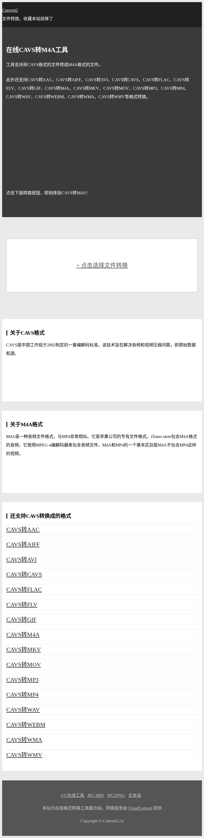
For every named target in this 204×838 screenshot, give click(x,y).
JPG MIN (95, 795)
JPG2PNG (116, 795)
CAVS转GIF (21, 619)
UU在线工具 (72, 795)
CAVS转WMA (24, 739)
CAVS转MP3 (22, 679)
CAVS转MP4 (22, 694)
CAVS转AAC (23, 529)
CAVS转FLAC (24, 589)
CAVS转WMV (24, 754)
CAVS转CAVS (24, 574)
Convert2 (10, 10)
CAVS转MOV (23, 664)
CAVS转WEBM (25, 724)
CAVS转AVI (21, 559)
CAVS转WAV (23, 709)
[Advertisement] (102, 145)
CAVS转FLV (21, 604)
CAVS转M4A (23, 634)
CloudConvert (140, 808)
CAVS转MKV (23, 649)
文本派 (134, 795)
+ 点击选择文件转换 (102, 265)
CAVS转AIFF (23, 544)
